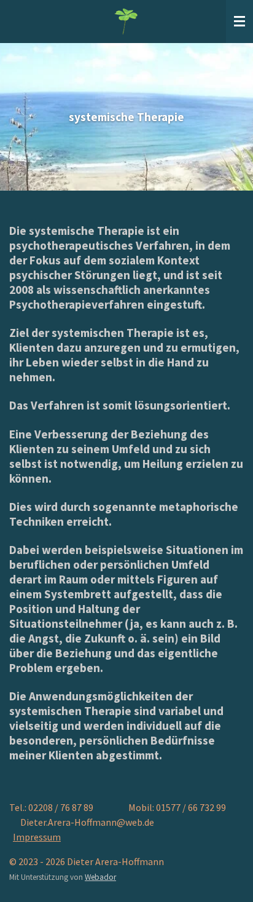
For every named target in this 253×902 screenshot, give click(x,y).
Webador (100, 877)
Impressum (37, 837)
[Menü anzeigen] (239, 21)
